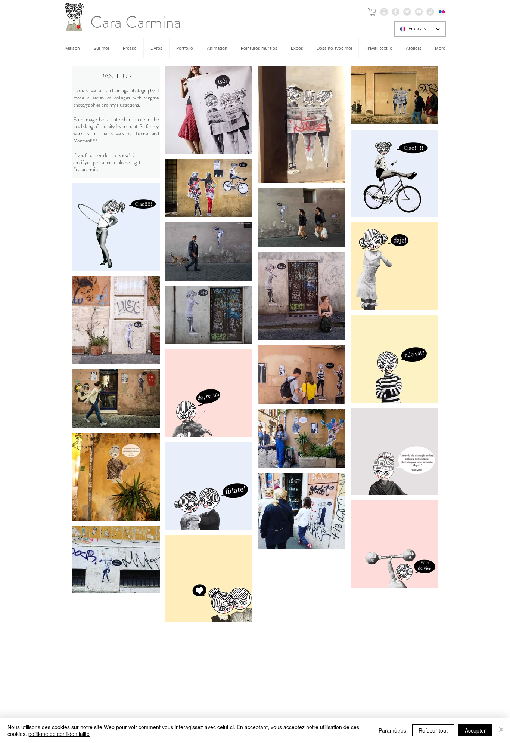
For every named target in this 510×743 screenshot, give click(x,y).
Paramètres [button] (392, 730)
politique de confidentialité (59, 733)
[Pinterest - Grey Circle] (430, 12)
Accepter (475, 730)
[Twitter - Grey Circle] (407, 12)
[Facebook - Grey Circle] (395, 12)
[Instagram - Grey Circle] (384, 12)
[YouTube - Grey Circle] (419, 12)
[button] (372, 12)
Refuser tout (433, 730)
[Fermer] (501, 730)
